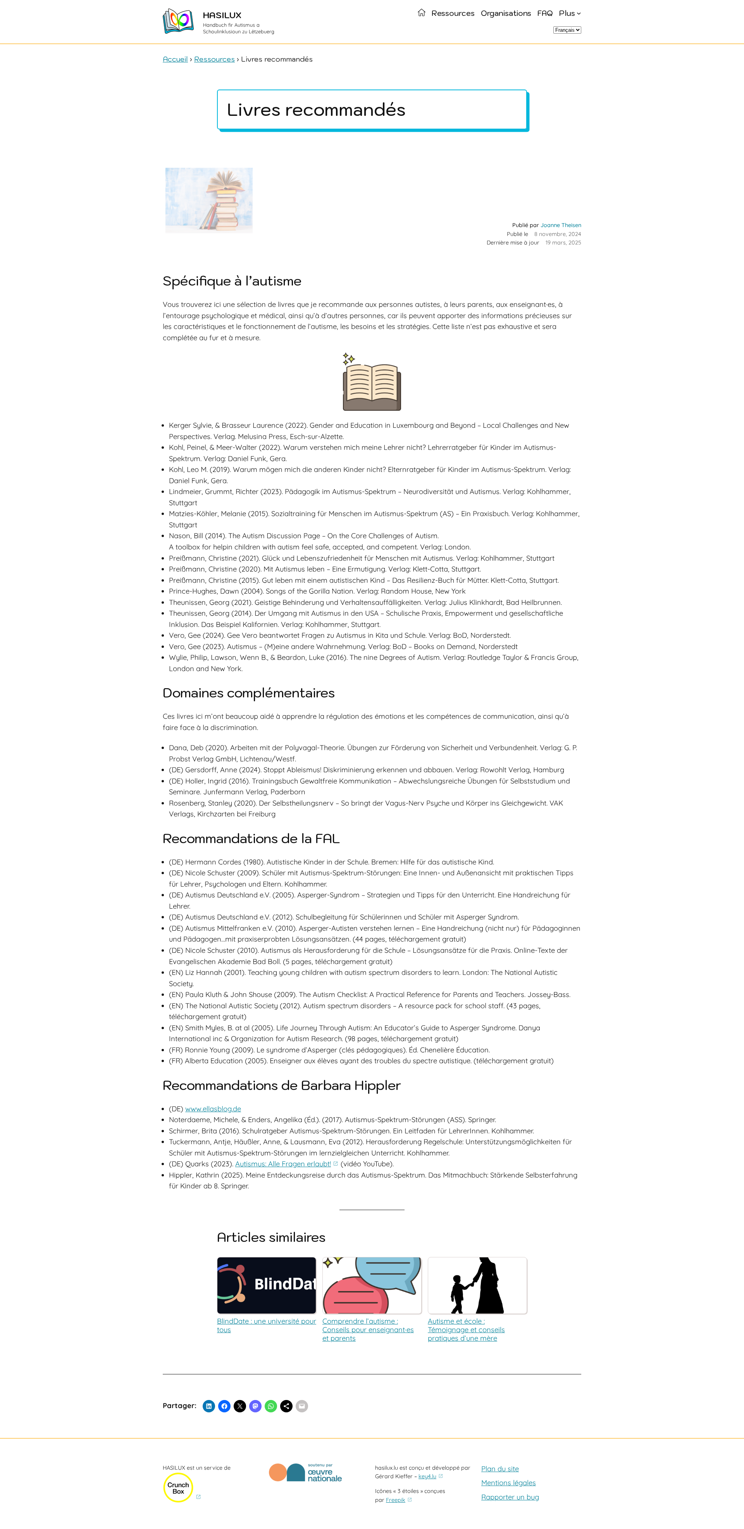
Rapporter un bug (510, 1497)
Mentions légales (508, 1482)
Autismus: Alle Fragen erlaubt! (283, 1163)
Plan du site (500, 1468)
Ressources (214, 59)
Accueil (175, 59)
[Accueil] (421, 13)
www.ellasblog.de (213, 1108)
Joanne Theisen (561, 225)
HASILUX (222, 15)
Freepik (395, 1499)
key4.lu (427, 1476)
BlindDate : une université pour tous (266, 1325)
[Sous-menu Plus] (579, 13)
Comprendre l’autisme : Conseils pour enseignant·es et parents (368, 1330)
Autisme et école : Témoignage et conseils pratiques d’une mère (466, 1330)
